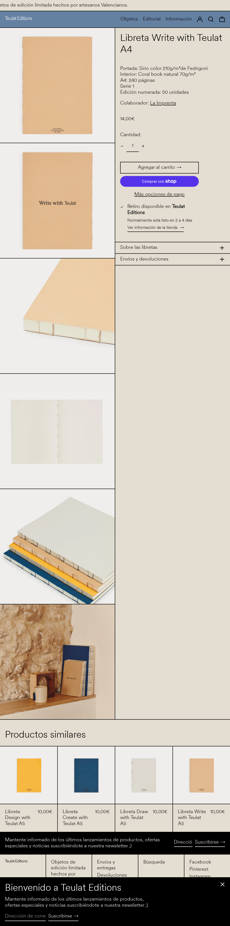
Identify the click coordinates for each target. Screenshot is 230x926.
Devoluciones (112, 875)
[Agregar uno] (143, 146)
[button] (222, 19)
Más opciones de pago (159, 194)
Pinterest (198, 869)
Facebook (200, 862)
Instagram (200, 876)
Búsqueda (154, 862)
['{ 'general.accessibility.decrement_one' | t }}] (122, 146)
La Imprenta (163, 103)
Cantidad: (130, 135)
